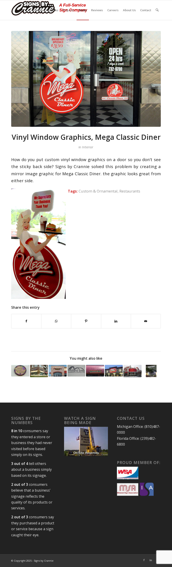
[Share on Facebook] (26, 321)
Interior (87, 147)
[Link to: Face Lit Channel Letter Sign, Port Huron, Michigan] (114, 370)
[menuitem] (37, 10)
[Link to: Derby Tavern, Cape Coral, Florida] (151, 371)
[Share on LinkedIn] (116, 321)
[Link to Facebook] (144, 560)
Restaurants (129, 191)
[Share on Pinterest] (86, 321)
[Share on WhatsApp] (56, 321)
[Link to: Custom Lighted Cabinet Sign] (20, 370)
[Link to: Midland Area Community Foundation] (76, 370)
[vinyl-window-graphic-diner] (86, 79)
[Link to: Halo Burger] (132, 371)
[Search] (157, 10)
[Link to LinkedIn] (150, 560)
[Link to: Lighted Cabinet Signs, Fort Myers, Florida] (95, 370)
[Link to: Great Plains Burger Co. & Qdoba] (39, 371)
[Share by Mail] (146, 321)
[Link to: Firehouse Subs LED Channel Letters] (58, 370)
